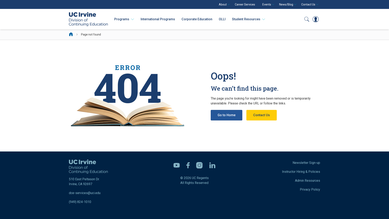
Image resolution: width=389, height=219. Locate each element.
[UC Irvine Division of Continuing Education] (88, 19)
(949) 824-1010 (80, 202)
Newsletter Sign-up (306, 163)
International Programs (158, 19)
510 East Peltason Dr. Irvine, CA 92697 (84, 181)
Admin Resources (307, 180)
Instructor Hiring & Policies (301, 172)
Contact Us (261, 115)
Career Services (245, 4)
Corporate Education (197, 19)
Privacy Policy (310, 189)
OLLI (222, 19)
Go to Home (226, 115)
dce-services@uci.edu (84, 193)
